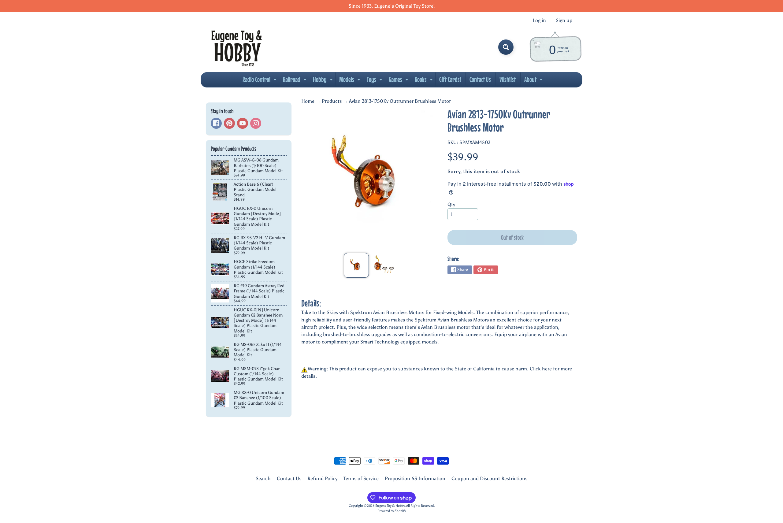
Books (424, 81)
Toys (375, 81)
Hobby (323, 81)
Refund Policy (322, 478)
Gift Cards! (450, 79)
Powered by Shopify (391, 511)
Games (399, 81)
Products (332, 101)
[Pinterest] (229, 123)
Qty (451, 204)
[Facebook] (216, 123)
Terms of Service (361, 478)
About (534, 81)
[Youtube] (242, 123)
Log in (539, 20)
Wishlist (507, 79)
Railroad (295, 81)
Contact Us (480, 79)
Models (350, 81)
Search (263, 478)
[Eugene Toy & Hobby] (237, 47)
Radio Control (260, 81)
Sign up (564, 20)
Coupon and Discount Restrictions (489, 478)
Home (307, 101)
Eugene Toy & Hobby (390, 505)
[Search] (506, 47)
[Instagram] (255, 123)
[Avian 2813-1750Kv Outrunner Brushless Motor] (356, 265)
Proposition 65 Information (415, 478)
